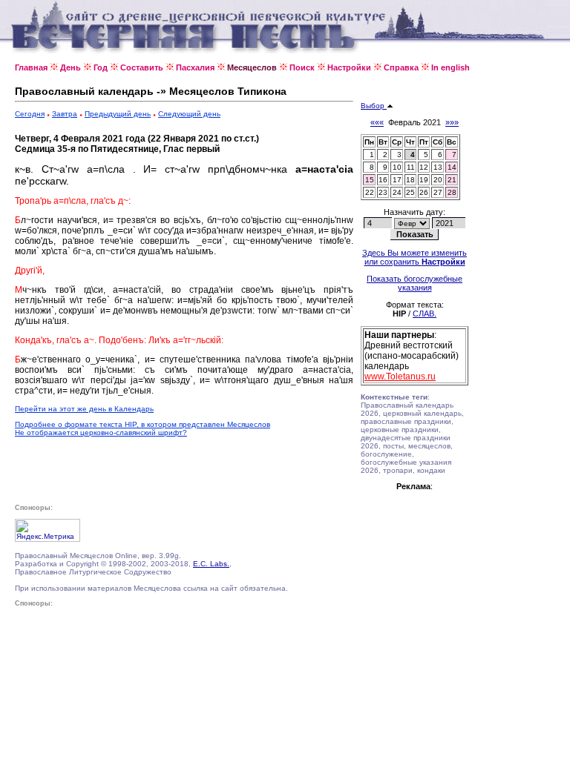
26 (423, 192)
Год (101, 67)
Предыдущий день (118, 114)
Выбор (374, 106)
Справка (401, 67)
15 (369, 180)
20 (437, 180)
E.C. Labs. (211, 564)
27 (437, 192)
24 (397, 192)
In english (450, 67)
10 (397, 167)
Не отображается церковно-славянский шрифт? (101, 432)
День (70, 67)
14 (452, 167)
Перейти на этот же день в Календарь (84, 409)
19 (423, 180)
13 (437, 167)
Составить (141, 67)
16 (383, 180)
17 (397, 180)
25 (410, 192)
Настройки (349, 67)
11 (411, 167)
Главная (31, 67)
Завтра (64, 114)
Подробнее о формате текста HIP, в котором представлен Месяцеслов (142, 424)
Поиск (302, 67)
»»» (452, 122)
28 (452, 192)
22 (369, 192)
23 (383, 192)
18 (410, 180)
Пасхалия (195, 67)
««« (377, 122)
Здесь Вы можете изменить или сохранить (414, 257)
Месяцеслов (252, 67)
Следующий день (189, 114)
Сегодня (30, 114)
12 (423, 167)
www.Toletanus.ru (400, 376)
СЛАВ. (424, 313)
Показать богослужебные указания (414, 283)
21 (452, 180)
